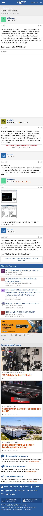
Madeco (7, 297)
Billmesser (6, 14)
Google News (8, 491)
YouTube (12, 494)
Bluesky (25, 487)
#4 (41, 187)
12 (5, 450)
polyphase (8, 314)
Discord (15, 487)
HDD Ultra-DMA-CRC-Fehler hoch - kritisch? (23, 270)
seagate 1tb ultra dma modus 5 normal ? (22, 303)
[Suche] (41, 3)
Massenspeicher (17, 272)
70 (5, 378)
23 (5, 414)
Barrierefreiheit (17, 509)
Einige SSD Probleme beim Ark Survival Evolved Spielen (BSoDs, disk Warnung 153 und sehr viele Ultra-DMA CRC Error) (22, 292)
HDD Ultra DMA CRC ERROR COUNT (20, 312)
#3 (41, 162)
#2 (41, 128)
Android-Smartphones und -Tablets (22, 283)
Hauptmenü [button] (3, 2)
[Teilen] (38, 26)
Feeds (5, 487)
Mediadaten (19, 507)
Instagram (21, 491)
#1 (41, 26)
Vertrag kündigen (6, 509)
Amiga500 (8, 305)
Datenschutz (27, 509)
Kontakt (11, 507)
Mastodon (33, 491)
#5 (41, 237)
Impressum (4, 507)
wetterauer (8, 272)
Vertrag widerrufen (29, 507)
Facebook (36, 487)
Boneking (8, 283)
